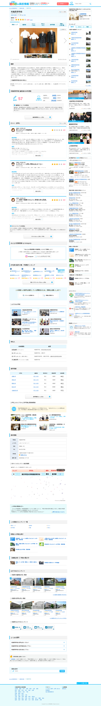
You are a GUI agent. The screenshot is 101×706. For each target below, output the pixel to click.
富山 (23, 690)
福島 (37, 688)
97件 (52, 588)
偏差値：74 (73, 44)
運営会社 (64, 688)
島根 (19, 698)
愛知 (16, 695)
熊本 (26, 699)
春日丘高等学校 (25, 610)
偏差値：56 (58, 589)
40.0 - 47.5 (36, 379)
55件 (41, 588)
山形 (34, 688)
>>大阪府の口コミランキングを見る (58, 618)
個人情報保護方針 (50, 691)
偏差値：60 (35, 613)
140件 (63, 588)
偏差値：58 (24, 589)
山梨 (33, 690)
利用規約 (13, 659)
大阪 (16, 696)
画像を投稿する (50, 295)
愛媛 (40, 698)
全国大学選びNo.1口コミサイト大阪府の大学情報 (81, 301)
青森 (20, 688)
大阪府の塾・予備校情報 (80, 306)
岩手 (24, 688)
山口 (29, 698)
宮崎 (33, 699)
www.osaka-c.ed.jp (15, 59)
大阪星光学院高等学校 (16, 610)
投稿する (64, 29)
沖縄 (41, 699)
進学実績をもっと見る (38, 396)
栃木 (23, 693)
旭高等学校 (47, 586)
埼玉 (24, 691)
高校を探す (77, 331)
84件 (52, 611)
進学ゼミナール (59, 275)
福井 (29, 690)
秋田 (30, 688)
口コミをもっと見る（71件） (38, 236)
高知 (43, 698)
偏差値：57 (35, 589)
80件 (29, 611)
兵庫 (19, 696)
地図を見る (23, 455)
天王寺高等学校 (74, 43)
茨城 (16, 693)
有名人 (48, 527)
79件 (41, 611)
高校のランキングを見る (80, 325)
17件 (29, 588)
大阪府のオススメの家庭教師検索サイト (82, 314)
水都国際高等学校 (26, 586)
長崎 (23, 699)
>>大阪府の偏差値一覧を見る (59, 594)
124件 (63, 611)
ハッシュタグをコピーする (43, 256)
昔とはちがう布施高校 (24, 130)
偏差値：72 (58, 613)
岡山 (23, 698)
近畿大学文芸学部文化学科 (56, 356)
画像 (30, 527)
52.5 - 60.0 (36, 383)
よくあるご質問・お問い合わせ (53, 688)
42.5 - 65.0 (36, 376)
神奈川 (19, 691)
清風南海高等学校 (75, 64)
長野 (19, 690)
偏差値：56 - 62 (13, 589)
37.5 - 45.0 (36, 390)
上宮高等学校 (14, 586)
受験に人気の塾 (61, 24)
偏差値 (24, 24)
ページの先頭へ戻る (83, 683)
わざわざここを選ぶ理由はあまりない (29, 164)
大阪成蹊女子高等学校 (61, 586)
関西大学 (14, 383)
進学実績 (52, 24)
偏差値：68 (24, 613)
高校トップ (15, 24)
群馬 (19, 693)
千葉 (27, 691)
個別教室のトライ (37, 275)
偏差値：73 (46, 613)
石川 (26, 690)
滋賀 (26, 696)
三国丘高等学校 (48, 610)
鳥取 (16, 698)
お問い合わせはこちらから (58, 511)
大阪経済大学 (15, 390)
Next (65, 40)
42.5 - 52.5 (36, 387)
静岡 (23, 695)
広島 (26, 698)
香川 (36, 698)
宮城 (27, 688)
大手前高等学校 (74, 75)
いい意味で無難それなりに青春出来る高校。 (32, 200)
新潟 (16, 690)
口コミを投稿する (29, 295)
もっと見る (88, 85)
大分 (29, 699)
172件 (18, 588)
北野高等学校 (74, 32)
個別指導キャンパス (14, 275)
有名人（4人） (43, 24)
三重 (26, 695)
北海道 (16, 688)
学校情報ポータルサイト (39, 3)
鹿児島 (36, 699)
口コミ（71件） (33, 24)
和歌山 (33, 696)
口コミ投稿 (63, 11)
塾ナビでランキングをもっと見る (38, 282)
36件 (18, 611)
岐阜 (19, 695)
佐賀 (19, 699)
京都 (23, 696)
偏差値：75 (13, 613)
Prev (11, 40)
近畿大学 (14, 376)
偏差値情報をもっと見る (38, 117)
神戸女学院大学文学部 (46, 349)
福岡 (16, 699)
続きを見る (38, 155)
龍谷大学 (14, 387)
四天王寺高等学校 (75, 69)
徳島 (33, 698)
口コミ (48, 525)
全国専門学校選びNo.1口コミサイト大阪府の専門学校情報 (82, 294)
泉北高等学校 (36, 610)
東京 (16, 691)
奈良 (29, 696)
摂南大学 (14, 379)
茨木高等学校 (59, 610)
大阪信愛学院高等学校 (38, 586)
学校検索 (62, 671)
